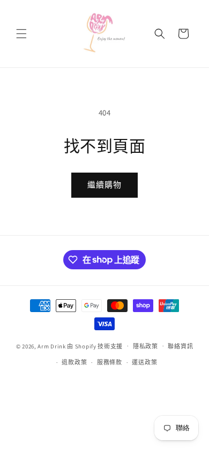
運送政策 (144, 362)
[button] (21, 33)
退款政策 (74, 362)
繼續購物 (104, 185)
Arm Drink (51, 345)
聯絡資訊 (180, 346)
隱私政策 (145, 346)
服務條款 (109, 362)
